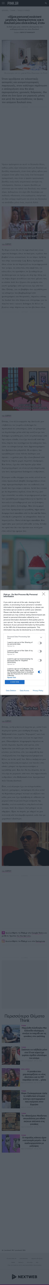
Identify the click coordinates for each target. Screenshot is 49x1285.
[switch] (40, 643)
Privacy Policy (38, 690)
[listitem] (24, 637)
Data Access (24, 690)
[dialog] (24, 642)
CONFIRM (14, 682)
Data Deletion (11, 690)
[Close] (44, 594)
